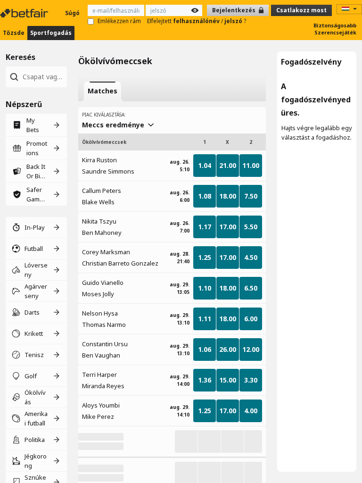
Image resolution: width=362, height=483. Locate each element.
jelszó (234, 21)
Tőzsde (14, 33)
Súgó (72, 13)
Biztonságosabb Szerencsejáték (334, 29)
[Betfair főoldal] (25, 13)
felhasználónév (197, 21)
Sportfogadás (51, 33)
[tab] (102, 91)
